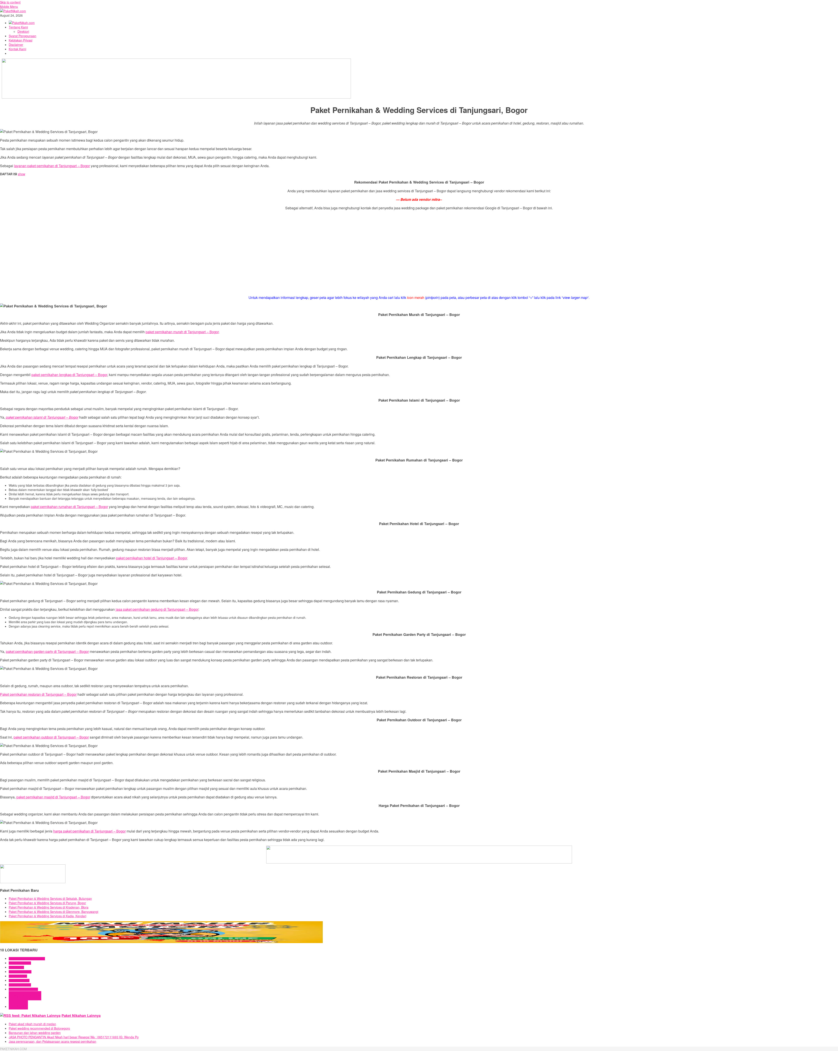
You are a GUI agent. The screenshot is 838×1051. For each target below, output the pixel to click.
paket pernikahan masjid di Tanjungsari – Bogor (53, 797)
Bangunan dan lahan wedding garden (35, 1032)
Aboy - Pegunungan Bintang (23, 989)
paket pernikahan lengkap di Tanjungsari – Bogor (69, 374)
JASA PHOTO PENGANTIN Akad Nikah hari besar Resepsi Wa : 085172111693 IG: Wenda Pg (74, 1037)
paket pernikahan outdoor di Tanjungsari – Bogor (51, 737)
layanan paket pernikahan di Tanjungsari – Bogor (52, 165)
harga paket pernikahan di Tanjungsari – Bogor (89, 831)
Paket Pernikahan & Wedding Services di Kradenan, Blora (48, 907)
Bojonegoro (25, 995)
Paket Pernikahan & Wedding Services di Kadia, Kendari (47, 916)
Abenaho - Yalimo (18, 976)
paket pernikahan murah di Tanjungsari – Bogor (182, 331)
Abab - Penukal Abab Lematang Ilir (27, 958)
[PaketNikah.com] (13, 11)
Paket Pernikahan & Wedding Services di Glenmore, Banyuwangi (53, 911)
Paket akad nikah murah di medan (32, 1024)
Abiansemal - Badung (20, 985)
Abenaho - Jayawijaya (20, 971)
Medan (18, 1004)
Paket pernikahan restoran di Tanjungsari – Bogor (38, 694)
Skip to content (10, 2)
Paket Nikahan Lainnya (81, 1015)
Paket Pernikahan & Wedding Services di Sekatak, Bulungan (50, 898)
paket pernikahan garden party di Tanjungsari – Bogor (47, 651)
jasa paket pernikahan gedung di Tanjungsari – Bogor (157, 609)
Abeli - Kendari (16, 967)
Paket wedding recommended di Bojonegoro (39, 1028)
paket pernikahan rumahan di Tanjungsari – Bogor (69, 506)
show (21, 174)
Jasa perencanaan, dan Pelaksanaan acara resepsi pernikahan (52, 1041)
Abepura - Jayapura (19, 980)
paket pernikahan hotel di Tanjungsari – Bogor (151, 557)
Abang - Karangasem (20, 963)
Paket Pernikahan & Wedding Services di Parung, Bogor (47, 903)
